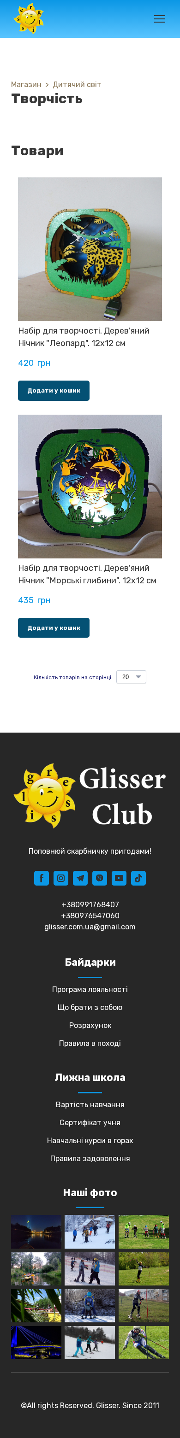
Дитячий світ (77, 84)
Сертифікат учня (90, 1122)
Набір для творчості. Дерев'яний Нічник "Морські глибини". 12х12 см (87, 574)
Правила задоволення (90, 1158)
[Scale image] (36, 1232)
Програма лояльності (90, 989)
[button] (54, 391)
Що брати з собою (90, 1007)
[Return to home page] (28, 18)
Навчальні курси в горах (90, 1140)
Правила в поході (90, 1043)
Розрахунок (90, 1025)
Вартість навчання (90, 1104)
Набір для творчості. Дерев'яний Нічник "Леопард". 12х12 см (84, 337)
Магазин (26, 84)
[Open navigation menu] (159, 19)
